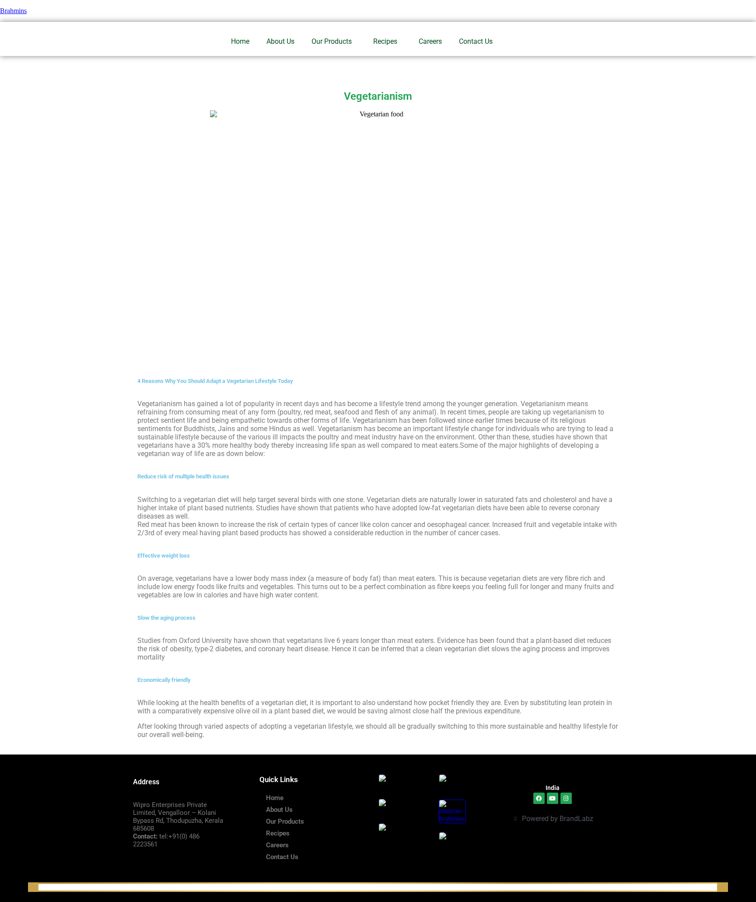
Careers (430, 41)
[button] (334, 42)
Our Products (332, 41)
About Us (280, 41)
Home (240, 41)
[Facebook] (539, 798)
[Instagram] (566, 798)
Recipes (385, 41)
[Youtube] (552, 798)
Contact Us (476, 41)
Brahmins (13, 10)
